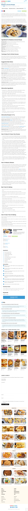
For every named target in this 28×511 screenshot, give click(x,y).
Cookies (15, 488)
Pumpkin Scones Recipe (5, 440)
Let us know (12, 297)
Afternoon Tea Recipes (5, 8)
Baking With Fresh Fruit (12, 8)
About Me (2, 496)
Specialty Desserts (16, 491)
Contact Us (15, 496)
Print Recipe (5, 236)
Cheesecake (3, 494)
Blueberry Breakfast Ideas (20, 8)
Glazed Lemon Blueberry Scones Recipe (19, 424)
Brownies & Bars (3, 491)
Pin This (9, 236)
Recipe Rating (3, 379)
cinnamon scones (22, 126)
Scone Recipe (4, 432)
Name (2, 394)
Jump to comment (14, 236)
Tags (14, 494)
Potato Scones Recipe (17, 440)
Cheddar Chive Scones (4, 123)
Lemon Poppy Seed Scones (5, 116)
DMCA (2, 500)
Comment (3, 382)
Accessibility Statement (17, 500)
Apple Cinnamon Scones (5, 126)
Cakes (2, 492)
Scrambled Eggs (6, 68)
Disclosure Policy (3, 499)
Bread (2, 488)
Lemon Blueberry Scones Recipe (6, 424)
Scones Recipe (16, 432)
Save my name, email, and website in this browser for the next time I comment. (13, 402)
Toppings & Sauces (16, 492)
